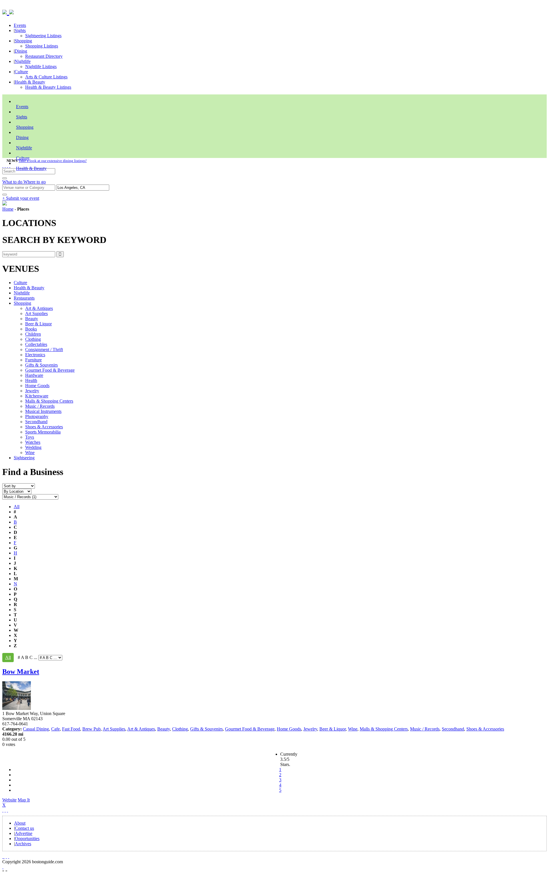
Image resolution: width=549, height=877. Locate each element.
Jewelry (32, 390)
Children (33, 334)
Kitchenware (36, 395)
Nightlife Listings (41, 66)
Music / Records (40, 406)
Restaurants (24, 298)
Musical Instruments (43, 411)
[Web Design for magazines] (2, 866)
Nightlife (23, 61)
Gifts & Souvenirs (41, 365)
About (19, 823)
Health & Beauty (30, 82)
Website (9, 799)
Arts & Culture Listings (46, 76)
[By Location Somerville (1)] (16, 491)
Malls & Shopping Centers (49, 401)
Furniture (33, 359)
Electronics (35, 354)
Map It (16, 802)
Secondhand (36, 421)
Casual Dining (36, 728)
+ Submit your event (20, 198)
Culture (21, 71)
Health (31, 380)
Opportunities (27, 838)
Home (7, 209)
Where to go (34, 181)
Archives (23, 843)
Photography (36, 416)
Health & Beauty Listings (48, 87)
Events (20, 25)
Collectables (36, 344)
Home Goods (37, 385)
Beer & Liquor (38, 323)
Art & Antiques (39, 308)
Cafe (55, 728)
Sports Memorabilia (43, 431)
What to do (12, 181)
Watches (32, 442)
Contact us (24, 828)
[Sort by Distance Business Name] (18, 485)
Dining (21, 51)
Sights (20, 30)
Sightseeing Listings (43, 35)
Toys (29, 437)
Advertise (23, 833)
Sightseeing (24, 457)
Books (31, 328)
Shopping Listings (41, 45)
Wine (30, 452)
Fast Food (71, 728)
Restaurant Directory (44, 56)
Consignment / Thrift (44, 349)
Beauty (31, 318)
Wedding (33, 447)
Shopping (23, 40)
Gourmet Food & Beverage (50, 370)
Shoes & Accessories (44, 426)
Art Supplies (36, 313)
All (16, 506)
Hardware (34, 375)
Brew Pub (91, 728)
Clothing (33, 339)
